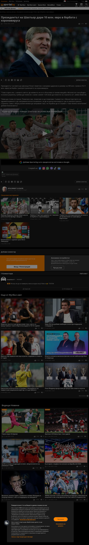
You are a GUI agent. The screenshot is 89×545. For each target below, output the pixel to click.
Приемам (60, 519)
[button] (6, 523)
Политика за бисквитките (28, 519)
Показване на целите (60, 525)
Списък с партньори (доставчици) (22, 537)
